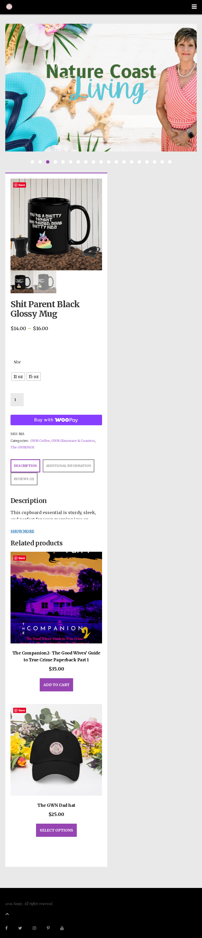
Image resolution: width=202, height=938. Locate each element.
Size (17, 361)
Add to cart (56, 684)
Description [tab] (25, 466)
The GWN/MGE (22, 447)
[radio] (18, 376)
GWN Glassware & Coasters (73, 441)
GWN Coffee (40, 441)
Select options (56, 830)
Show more (22, 531)
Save (21, 185)
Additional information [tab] (68, 466)
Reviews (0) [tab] (24, 479)
